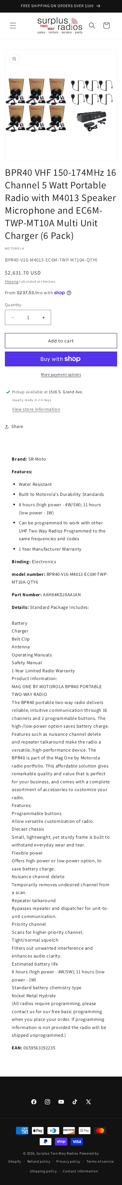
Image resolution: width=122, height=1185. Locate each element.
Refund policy (38, 1161)
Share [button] (17, 426)
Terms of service (100, 1161)
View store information (36, 409)
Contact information (80, 1171)
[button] (13, 25)
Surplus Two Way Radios (57, 1153)
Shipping (12, 281)
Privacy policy (68, 1161)
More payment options (61, 374)
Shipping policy (43, 1171)
